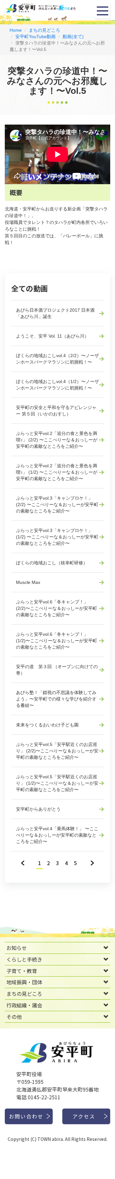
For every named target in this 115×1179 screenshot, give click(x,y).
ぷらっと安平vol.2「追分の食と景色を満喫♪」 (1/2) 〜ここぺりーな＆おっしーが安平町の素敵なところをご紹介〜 (56, 472)
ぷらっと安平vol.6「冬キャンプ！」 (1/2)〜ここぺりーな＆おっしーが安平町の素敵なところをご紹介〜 (56, 641)
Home (16, 30)
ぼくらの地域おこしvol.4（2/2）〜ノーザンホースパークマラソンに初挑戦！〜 (57, 358)
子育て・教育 (21, 971)
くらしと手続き (24, 959)
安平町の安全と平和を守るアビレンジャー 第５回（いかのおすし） (56, 410)
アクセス (84, 1116)
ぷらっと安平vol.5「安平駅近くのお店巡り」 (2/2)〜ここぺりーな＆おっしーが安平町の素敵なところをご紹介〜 (57, 751)
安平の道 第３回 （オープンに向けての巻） (57, 669)
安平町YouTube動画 (35, 36)
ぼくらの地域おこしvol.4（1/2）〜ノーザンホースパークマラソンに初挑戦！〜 (57, 384)
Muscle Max (28, 582)
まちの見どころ (24, 993)
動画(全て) (73, 36)
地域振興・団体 (24, 982)
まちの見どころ (44, 30)
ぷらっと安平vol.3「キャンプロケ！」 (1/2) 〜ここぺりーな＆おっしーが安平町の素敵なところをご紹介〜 (57, 537)
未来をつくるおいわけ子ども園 (47, 724)
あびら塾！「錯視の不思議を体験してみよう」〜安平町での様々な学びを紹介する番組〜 (56, 699)
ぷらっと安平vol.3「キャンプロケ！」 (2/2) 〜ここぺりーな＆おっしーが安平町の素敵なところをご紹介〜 (57, 504)
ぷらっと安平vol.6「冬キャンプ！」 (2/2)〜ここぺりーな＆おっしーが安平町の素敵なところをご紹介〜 (56, 608)
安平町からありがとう (38, 809)
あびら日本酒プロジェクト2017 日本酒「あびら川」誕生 (55, 313)
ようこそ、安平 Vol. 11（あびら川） (52, 336)
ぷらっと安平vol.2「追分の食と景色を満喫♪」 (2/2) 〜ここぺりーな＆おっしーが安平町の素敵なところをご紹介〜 (56, 440)
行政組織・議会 (24, 1005)
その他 (14, 1016)
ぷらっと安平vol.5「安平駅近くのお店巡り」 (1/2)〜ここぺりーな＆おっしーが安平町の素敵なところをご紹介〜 (57, 783)
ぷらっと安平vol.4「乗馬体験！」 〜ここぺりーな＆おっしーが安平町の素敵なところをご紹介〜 (57, 835)
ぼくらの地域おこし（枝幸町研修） (52, 562)
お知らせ (16, 948)
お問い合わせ (26, 1116)
